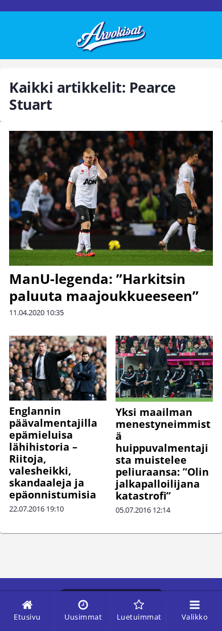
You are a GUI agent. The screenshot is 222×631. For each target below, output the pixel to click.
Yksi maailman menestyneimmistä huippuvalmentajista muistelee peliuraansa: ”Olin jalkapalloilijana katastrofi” (163, 453)
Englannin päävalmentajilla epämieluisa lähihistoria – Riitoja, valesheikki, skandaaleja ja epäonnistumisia (53, 452)
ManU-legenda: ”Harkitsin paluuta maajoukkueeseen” (104, 287)
